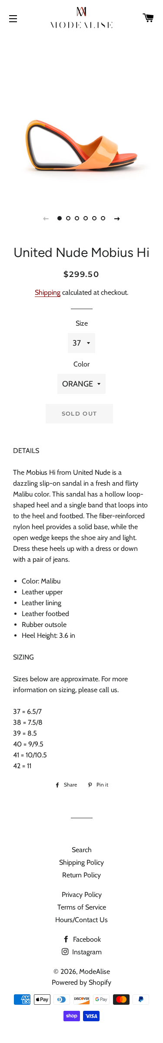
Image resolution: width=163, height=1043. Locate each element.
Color (81, 364)
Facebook (86, 939)
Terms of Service (81, 907)
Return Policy (81, 875)
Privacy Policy (82, 894)
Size (82, 323)
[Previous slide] (46, 218)
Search (82, 850)
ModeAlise (94, 971)
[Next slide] (117, 218)
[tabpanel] (81, 116)
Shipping (47, 292)
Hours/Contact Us (81, 920)
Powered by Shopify (81, 982)
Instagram (86, 952)
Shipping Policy (81, 862)
